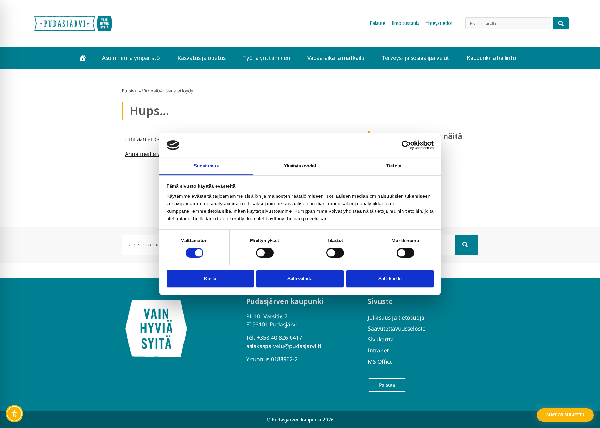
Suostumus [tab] (206, 165)
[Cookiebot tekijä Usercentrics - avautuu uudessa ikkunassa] (406, 145)
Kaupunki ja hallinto (491, 58)
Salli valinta (300, 278)
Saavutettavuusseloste (397, 328)
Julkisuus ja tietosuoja (396, 317)
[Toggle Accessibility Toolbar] (14, 414)
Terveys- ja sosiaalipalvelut (415, 58)
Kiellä (210, 278)
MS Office (380, 361)
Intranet (378, 350)
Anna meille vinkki (148, 153)
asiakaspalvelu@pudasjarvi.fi (283, 346)
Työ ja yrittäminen (266, 58)
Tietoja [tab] (393, 165)
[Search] (561, 23)
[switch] (265, 253)
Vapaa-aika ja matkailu (336, 58)
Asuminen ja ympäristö (131, 58)
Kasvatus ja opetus (202, 58)
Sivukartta (381, 339)
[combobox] (508, 23)
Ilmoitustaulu (405, 23)
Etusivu (130, 90)
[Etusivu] (82, 58)
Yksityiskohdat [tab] (300, 165)
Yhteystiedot (439, 23)
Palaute (377, 23)
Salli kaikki (390, 278)
